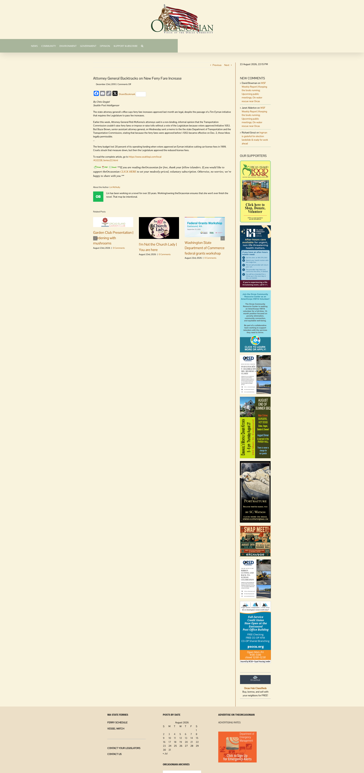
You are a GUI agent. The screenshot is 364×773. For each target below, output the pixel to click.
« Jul (165, 753)
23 (164, 745)
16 (164, 742)
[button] (142, 45)
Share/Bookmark (127, 94)
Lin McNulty (114, 187)
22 (197, 742)
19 (180, 742)
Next (226, 65)
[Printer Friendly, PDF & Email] (105, 167)
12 (180, 738)
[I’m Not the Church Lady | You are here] (159, 227)
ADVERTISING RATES (229, 722)
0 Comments (119, 248)
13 (186, 738)
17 (169, 742)
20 (186, 742)
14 (191, 738)
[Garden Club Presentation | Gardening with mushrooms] (113, 221)
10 (169, 738)
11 (175, 738)
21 (191, 742)
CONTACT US (114, 754)
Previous (217, 65)
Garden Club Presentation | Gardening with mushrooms (113, 237)
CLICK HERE (128, 171)
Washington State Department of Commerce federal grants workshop (205, 248)
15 (197, 738)
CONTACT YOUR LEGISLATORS (123, 748)
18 (175, 742)
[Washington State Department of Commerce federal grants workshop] (205, 226)
